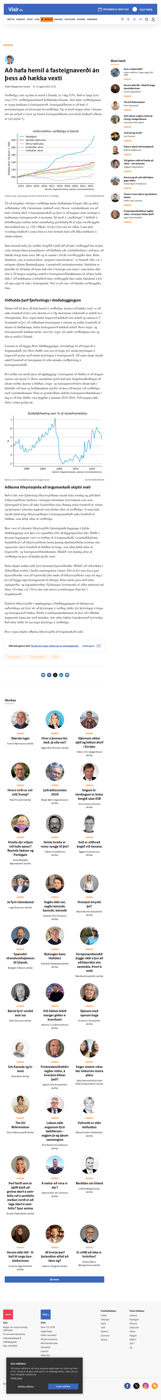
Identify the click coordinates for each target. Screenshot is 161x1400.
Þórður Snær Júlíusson (133, 201)
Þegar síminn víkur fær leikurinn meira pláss (89, 1071)
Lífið (103, 1328)
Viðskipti (105, 1320)
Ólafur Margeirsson (14, 657)
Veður (132, 1332)
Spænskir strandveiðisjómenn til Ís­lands (20, 958)
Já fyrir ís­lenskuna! (20, 902)
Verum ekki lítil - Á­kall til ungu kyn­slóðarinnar (20, 1257)
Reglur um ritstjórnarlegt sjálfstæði (15, 1329)
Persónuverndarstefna (14, 1334)
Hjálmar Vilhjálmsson (132, 150)
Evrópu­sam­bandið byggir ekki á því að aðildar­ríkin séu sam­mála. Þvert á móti (89, 963)
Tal (131, 1348)
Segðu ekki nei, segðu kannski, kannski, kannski (55, 906)
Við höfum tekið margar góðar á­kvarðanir (55, 1015)
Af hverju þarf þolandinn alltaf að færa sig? (55, 1257)
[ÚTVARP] (140, 19)
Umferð (44, 1351)
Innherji (133, 1316)
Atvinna (133, 1324)
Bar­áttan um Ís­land (89, 1183)
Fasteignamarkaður (37, 657)
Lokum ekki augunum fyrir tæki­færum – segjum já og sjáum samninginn (55, 1131)
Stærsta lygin (20, 738)
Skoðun (104, 1332)
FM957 (133, 1340)
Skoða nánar (16, 1378)
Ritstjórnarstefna (49, 1339)
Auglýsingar (46, 1331)
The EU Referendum (134, 102)
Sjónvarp (105, 1336)
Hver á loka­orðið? (133, 69)
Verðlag (55, 657)
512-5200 (50, 1327)
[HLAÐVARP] (128, 19)
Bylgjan (133, 1336)
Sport (103, 1324)
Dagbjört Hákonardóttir (134, 167)
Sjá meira (54, 1280)
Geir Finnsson (129, 136)
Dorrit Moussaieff (131, 106)
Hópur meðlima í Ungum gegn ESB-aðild (138, 74)
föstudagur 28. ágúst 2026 (116, 9)
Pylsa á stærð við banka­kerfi (138, 147)
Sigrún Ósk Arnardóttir (133, 218)
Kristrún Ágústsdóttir (132, 92)
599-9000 (12, 1346)
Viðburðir (134, 1328)
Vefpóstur (45, 1355)
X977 (132, 1344)
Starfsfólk (45, 1347)
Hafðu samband (48, 1335)
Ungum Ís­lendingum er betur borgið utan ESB (89, 794)
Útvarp (104, 1340)
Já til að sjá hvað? (133, 133)
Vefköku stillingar (26, 1386)
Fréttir (104, 1316)
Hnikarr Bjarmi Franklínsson (135, 184)
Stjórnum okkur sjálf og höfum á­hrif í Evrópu (89, 743)
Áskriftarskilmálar (49, 1343)
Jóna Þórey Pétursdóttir (134, 123)
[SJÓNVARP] (134, 19)
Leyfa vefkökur (63, 1386)
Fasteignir (134, 1320)
